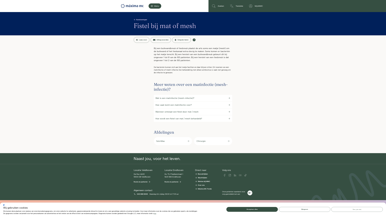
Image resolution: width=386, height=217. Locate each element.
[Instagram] (229, 175)
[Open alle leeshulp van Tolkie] (194, 39)
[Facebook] (224, 175)
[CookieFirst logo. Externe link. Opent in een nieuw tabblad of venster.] (4, 205)
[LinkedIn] (235, 175)
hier (155, 213)
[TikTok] (245, 175)
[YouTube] (240, 175)
